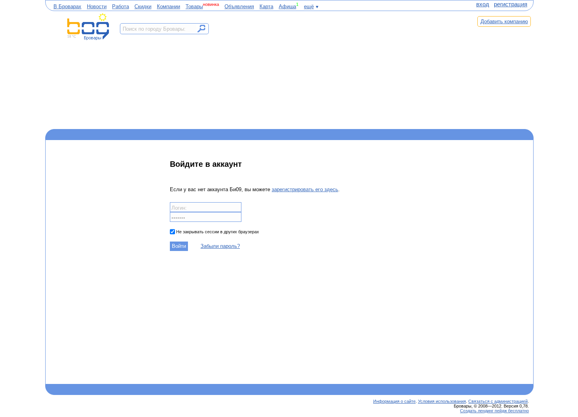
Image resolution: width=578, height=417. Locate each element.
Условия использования (442, 401)
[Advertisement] (339, 70)
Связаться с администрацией (498, 401)
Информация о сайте (394, 401)
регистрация (510, 4)
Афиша (287, 6)
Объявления (239, 6)
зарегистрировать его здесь (305, 189)
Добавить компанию (504, 21)
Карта (266, 6)
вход (482, 4)
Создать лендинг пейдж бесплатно (494, 410)
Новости (97, 6)
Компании (168, 6)
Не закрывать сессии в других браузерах (217, 231)
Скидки (142, 6)
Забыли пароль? (220, 246)
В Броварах (67, 6)
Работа (120, 6)
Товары (194, 6)
